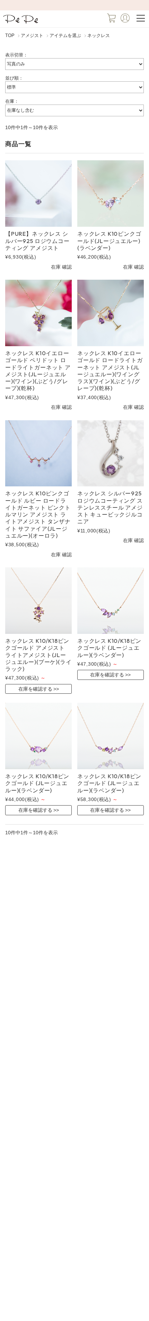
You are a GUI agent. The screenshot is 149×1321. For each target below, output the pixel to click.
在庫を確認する (35, 689)
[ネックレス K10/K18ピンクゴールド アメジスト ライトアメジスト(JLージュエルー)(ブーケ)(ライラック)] (38, 600)
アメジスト (32, 35)
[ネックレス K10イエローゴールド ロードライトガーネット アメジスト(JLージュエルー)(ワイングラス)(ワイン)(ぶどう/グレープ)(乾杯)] (110, 313)
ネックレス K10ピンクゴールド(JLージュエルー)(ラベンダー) (109, 240)
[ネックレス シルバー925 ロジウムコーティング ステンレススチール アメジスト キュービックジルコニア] (110, 453)
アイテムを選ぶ (65, 35)
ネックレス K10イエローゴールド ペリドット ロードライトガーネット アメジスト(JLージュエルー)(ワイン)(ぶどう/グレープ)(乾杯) (38, 371)
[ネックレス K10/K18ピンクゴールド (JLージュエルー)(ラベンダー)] (110, 600)
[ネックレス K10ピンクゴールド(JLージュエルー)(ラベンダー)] (110, 193)
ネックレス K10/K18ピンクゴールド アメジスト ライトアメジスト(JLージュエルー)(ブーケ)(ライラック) (38, 654)
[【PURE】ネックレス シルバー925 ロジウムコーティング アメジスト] (38, 193)
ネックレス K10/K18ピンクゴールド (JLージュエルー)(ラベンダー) (109, 647)
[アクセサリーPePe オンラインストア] (21, 23)
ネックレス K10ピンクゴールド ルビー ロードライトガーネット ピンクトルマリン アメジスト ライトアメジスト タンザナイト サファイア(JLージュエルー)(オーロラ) (38, 514)
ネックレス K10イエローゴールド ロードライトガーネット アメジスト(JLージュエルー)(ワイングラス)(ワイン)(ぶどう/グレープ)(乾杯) (110, 371)
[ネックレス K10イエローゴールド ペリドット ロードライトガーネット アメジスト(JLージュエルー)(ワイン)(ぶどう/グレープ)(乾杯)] (38, 313)
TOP (10, 35)
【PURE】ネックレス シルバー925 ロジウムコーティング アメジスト (37, 240)
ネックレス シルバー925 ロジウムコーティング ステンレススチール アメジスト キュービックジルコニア (110, 507)
